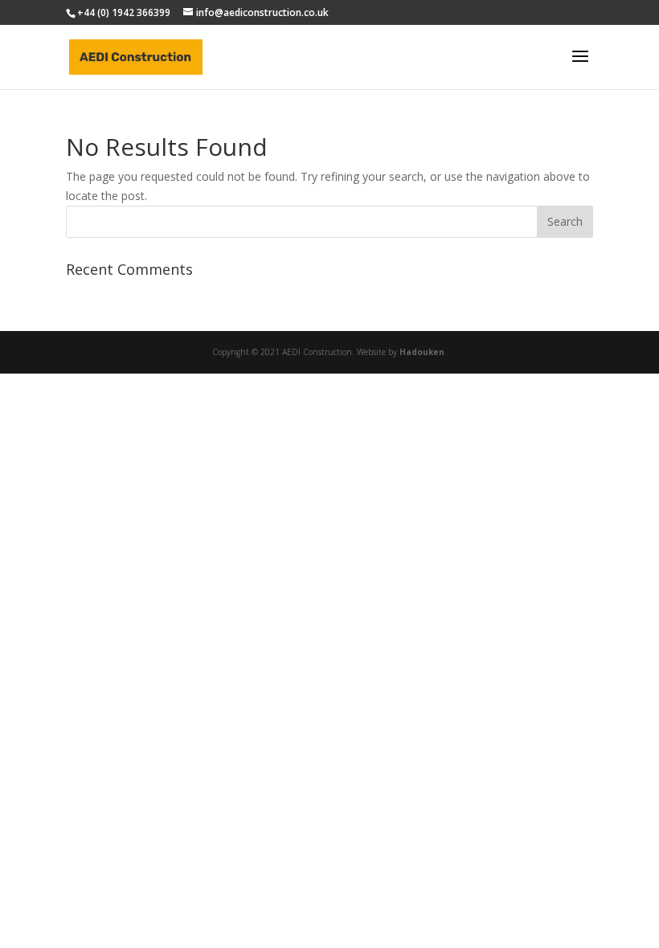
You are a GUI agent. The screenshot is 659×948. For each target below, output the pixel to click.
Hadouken (421, 352)
